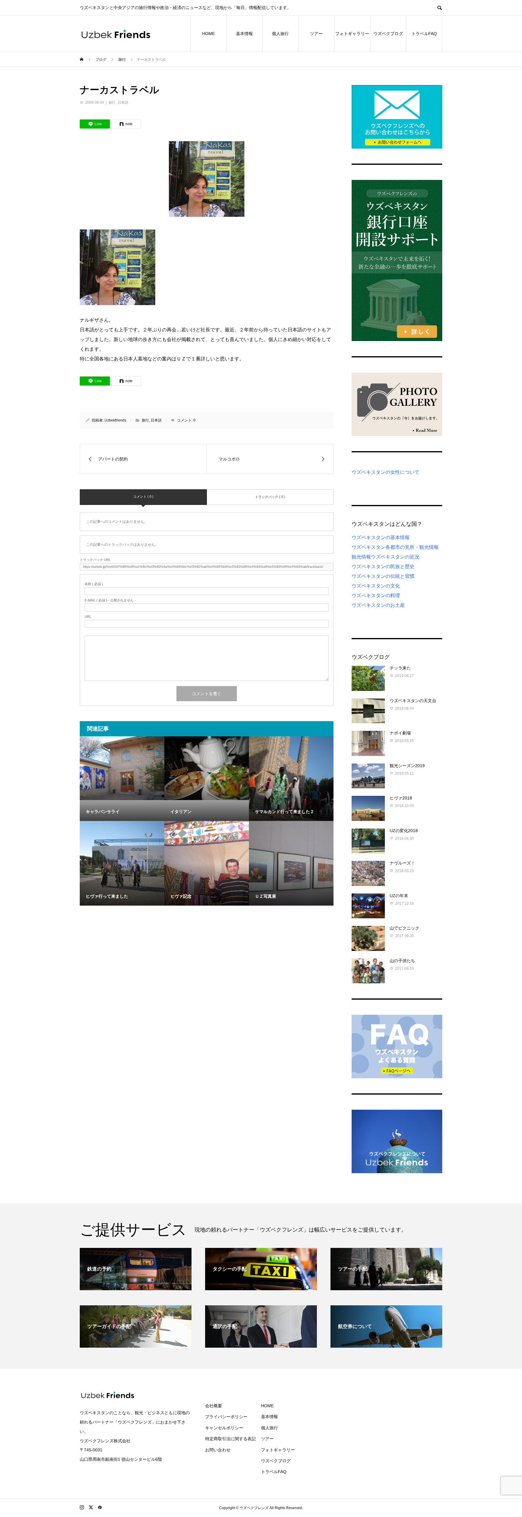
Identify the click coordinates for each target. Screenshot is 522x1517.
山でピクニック (404, 928)
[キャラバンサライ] (122, 768)
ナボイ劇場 (400, 733)
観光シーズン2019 (407, 765)
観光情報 (361, 556)
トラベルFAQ (424, 33)
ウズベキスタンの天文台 (413, 700)
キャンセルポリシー (224, 1427)
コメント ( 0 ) (143, 496)
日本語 (123, 102)
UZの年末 (399, 895)
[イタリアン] (206, 768)
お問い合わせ (217, 1449)
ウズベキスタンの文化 (376, 585)
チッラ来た (400, 668)
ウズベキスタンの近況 (395, 556)
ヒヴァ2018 (401, 798)
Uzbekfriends (115, 420)
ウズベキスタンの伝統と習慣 (383, 576)
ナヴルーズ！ (402, 863)
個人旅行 (280, 33)
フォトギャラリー (352, 33)
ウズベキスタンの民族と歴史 (383, 566)
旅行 (112, 102)
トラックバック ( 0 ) (270, 497)
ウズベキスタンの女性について (385, 472)
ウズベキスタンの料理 (376, 595)
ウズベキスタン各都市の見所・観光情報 (395, 547)
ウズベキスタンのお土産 (378, 605)
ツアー (316, 33)
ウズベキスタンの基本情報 (381, 537)
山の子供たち (402, 960)
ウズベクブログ (388, 33)
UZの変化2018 (404, 830)
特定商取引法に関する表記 (230, 1438)
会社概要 (213, 1405)
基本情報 (244, 33)
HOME (208, 33)
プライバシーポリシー (226, 1416)
